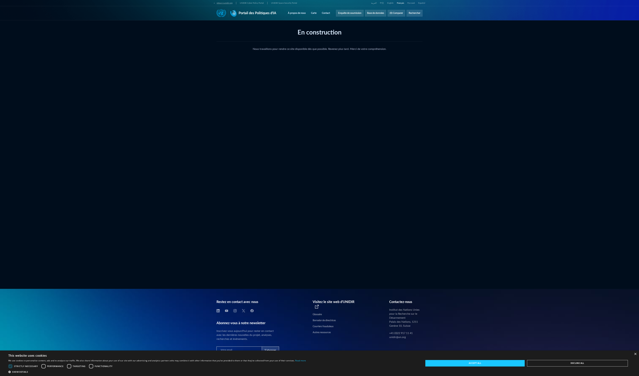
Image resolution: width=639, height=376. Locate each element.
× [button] (635, 354)
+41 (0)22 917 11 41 (401, 333)
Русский (411, 3)
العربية (374, 3)
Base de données (375, 13)
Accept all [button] (475, 363)
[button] (157, 372)
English (390, 3)
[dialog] (319, 363)
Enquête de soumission (349, 13)
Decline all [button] (577, 363)
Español (421, 3)
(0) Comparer (396, 13)
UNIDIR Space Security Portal (284, 3)
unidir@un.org (397, 337)
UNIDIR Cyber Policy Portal (252, 3)
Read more (300, 360)
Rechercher (414, 13)
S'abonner (270, 350)
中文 (382, 3)
